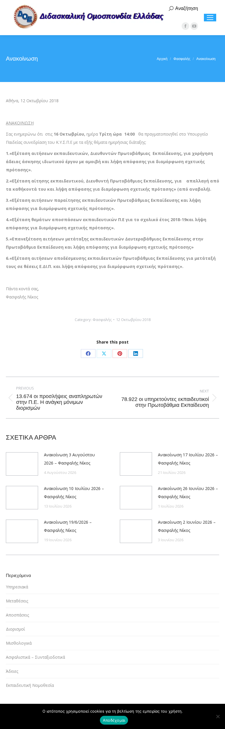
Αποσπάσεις (17, 615)
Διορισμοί (15, 629)
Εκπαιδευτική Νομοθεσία (30, 685)
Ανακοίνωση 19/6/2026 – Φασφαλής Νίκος (68, 526)
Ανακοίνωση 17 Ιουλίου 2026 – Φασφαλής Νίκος (188, 459)
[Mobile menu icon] (210, 17)
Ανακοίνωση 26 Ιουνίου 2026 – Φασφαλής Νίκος (188, 492)
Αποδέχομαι (114, 720)
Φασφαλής (102, 319)
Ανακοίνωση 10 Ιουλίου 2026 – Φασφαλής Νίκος (74, 492)
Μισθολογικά (19, 643)
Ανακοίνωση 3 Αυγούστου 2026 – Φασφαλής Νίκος (69, 459)
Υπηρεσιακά (17, 587)
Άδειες (12, 671)
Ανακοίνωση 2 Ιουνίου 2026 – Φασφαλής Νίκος (187, 526)
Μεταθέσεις (17, 601)
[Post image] (22, 464)
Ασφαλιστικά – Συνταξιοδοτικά (35, 657)
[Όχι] (218, 716)
